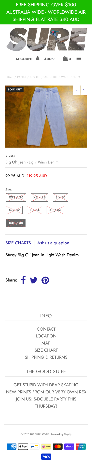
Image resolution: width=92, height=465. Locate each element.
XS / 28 (39, 197)
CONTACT (46, 329)
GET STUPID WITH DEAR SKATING (46, 385)
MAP (46, 343)
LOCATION (46, 336)
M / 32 (14, 210)
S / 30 (60, 197)
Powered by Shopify (61, 434)
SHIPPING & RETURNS (46, 357)
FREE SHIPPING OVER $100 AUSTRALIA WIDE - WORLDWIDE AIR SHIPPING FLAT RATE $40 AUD (46, 12)
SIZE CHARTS (18, 243)
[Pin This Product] (45, 280)
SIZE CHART (46, 350)
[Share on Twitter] (34, 280)
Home (9, 77)
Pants (21, 77)
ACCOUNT (24, 58)
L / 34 (34, 210)
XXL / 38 (16, 223)
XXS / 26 (16, 197)
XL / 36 (55, 210)
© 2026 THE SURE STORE (35, 434)
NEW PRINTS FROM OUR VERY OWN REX (46, 392)
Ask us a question (53, 243)
